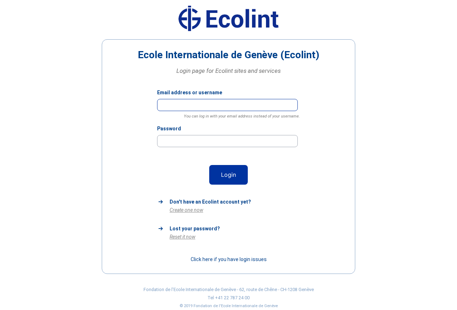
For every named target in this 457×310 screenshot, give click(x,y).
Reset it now (182, 237)
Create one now (186, 210)
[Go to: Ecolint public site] (228, 29)
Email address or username (189, 92)
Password (169, 128)
